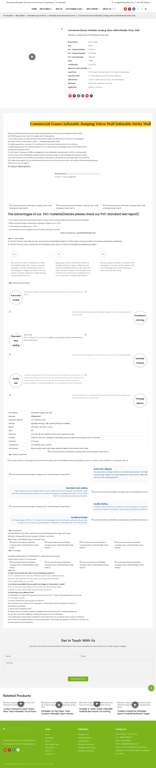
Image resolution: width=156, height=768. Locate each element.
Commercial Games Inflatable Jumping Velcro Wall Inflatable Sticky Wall (106, 16)
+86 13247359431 (143, 2)
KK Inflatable (8, 16)
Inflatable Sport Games (36, 16)
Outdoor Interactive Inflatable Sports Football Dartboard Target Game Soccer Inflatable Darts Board (134, 712)
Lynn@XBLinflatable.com (124, 2)
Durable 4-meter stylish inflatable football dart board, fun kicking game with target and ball (96, 710)
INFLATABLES (20, 16)
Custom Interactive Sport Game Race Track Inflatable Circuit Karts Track (19, 710)
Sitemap (37, 764)
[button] (114, 9)
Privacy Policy (48, 764)
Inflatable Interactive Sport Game (62, 16)
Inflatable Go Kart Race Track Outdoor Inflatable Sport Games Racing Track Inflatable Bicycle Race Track (58, 712)
